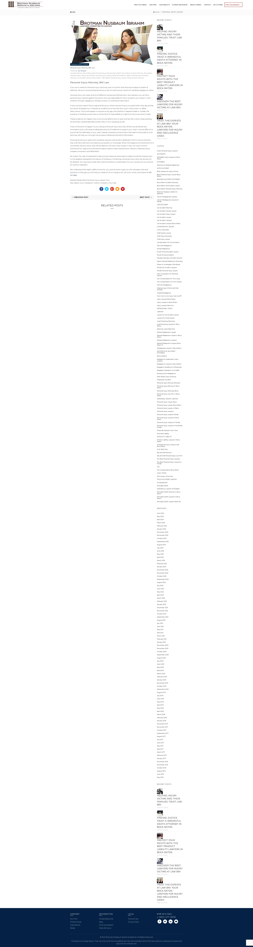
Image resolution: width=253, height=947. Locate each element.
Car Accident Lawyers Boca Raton (168, 223)
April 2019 (160, 705)
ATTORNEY (161, 162)
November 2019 (162, 683)
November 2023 (162, 535)
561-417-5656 (218, 5)
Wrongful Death (162, 486)
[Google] (112, 189)
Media (72, 928)
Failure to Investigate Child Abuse (168, 264)
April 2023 (160, 557)
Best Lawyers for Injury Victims (167, 171)
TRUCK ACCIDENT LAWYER (167, 479)
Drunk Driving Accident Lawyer (167, 252)
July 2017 (160, 739)
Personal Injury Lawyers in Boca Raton (168, 418)
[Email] (117, 189)
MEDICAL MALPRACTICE (166, 329)
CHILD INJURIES (163, 230)
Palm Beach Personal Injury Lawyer (114, 78)
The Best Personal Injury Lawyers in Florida (169, 463)
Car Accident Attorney (164, 208)
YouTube (112, 183)
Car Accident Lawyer (164, 217)
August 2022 (161, 582)
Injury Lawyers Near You (165, 305)
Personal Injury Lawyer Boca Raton (169, 405)
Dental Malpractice (163, 249)
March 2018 (161, 714)
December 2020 (162, 645)
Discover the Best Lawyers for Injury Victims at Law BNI (170, 104)
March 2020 (161, 674)
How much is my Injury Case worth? (169, 296)
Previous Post (81, 197)
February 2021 (162, 639)
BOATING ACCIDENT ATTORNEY (168, 179)
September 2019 (163, 689)
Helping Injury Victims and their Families (168, 289)
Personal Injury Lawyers (165, 411)
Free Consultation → (233, 5)
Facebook (88, 183)
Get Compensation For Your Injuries (169, 282)
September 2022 (163, 579)
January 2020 (161, 680)
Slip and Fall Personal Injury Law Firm (169, 456)
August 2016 (161, 771)
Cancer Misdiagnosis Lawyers (167, 197)
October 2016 (161, 768)
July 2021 (160, 623)
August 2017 (161, 736)
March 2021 (161, 636)
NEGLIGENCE (162, 356)
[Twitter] (107, 189)
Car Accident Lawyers (164, 220)
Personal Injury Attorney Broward (168, 383)
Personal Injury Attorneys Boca (167, 391)
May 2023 (160, 554)
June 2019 (160, 699)
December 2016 (162, 762)
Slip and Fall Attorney (164, 452)
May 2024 (160, 516)
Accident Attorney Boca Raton (81, 73)
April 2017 (160, 749)
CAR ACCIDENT (162, 205)
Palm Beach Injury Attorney (166, 377)
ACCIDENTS (161, 154)
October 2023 (161, 538)
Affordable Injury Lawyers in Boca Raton (168, 158)
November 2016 (162, 765)
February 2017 (162, 755)
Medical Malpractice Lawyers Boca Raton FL (169, 344)
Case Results (164, 5)
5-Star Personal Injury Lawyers (167, 151)
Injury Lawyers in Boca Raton (167, 302)
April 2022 (160, 595)
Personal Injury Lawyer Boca (167, 402)
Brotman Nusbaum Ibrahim (122, 75)
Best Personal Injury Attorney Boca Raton (106, 73)
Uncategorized (162, 482)
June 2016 (160, 774)
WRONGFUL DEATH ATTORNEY (168, 489)
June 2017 (160, 743)
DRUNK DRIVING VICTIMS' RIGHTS (169, 258)
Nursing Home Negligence (166, 373)
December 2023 (162, 532)
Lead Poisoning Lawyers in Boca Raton (168, 325)
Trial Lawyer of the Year (165, 476)
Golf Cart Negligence (164, 285)
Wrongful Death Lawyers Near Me (169, 502)
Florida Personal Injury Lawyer (167, 271)
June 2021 (160, 626)
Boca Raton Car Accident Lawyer (168, 186)
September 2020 (163, 655)
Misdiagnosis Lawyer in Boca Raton (169, 348)
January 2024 (161, 529)
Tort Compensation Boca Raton (168, 470)
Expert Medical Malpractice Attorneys (170, 261)
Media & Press (195, 5)
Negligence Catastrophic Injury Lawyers (167, 360)
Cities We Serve (105, 928)
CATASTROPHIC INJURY (165, 227)
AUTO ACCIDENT (163, 168)
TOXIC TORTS (161, 473)
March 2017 (161, 752)
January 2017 (161, 758)
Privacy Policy (133, 922)
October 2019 (161, 686)
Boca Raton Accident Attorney (132, 73)
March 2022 (161, 598)
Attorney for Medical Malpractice (168, 165)
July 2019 (160, 695)
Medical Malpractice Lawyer (166, 332)
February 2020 (162, 677)
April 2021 (160, 633)
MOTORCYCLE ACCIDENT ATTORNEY (166, 352)
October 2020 (162, 651)
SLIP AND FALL (162, 449)
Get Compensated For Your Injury (168, 279)
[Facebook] (101, 189)
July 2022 (160, 585)
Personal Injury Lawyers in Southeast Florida (169, 426)
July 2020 (160, 661)
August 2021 (161, 620)
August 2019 (161, 692)
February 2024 (162, 526)
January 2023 (161, 567)
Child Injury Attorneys (164, 236)
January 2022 (161, 604)
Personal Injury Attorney (135, 78)
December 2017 (162, 724)
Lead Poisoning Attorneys (166, 321)
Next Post (145, 197)
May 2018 (160, 708)
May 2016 (160, 777)
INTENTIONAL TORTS (164, 308)
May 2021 (160, 629)
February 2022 (162, 601)
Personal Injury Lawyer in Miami (168, 408)
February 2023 (162, 564)
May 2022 (160, 592)
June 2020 (160, 664)
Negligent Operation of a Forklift (168, 370)
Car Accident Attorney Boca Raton (89, 78)
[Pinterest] (123, 189)
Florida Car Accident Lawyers (167, 267)
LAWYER (160, 312)
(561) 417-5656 (167, 916)
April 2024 (160, 519)
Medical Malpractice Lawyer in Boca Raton (169, 336)
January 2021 (161, 642)
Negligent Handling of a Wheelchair (169, 367)
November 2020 (162, 648)
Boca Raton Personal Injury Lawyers (99, 75)
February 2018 (162, 718)
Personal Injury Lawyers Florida (167, 414)
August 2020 (161, 658)
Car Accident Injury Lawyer (166, 214)
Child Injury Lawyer (163, 239)
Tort (158, 467)
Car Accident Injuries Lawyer (167, 211)
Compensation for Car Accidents (168, 242)
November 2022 (162, 573)
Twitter (96, 183)
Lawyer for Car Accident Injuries (168, 315)
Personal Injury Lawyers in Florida (168, 422)
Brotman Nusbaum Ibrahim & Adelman (167, 192)
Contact (207, 5)
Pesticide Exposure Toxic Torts (167, 430)
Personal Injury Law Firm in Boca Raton (168, 395)
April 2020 (160, 670)
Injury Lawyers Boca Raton (166, 299)
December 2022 (162, 570)
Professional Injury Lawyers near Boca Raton (168, 445)
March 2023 (161, 560)
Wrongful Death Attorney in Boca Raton (168, 493)
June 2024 (160, 513)
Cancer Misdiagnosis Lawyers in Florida (168, 200)
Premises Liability (163, 433)
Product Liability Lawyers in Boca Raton (168, 440)
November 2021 (162, 611)
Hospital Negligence (164, 293)
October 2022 (161, 576)
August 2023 (161, 545)
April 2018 (160, 711)
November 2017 (162, 727)
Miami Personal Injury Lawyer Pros (96, 180)
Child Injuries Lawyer (164, 233)
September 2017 (163, 733)
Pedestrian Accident (164, 380)
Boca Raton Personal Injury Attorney (169, 189)
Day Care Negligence (164, 245)
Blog (101, 922)
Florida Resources (179, 5)
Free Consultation (106, 925)
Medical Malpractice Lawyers (167, 340)
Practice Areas (140, 5)
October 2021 (161, 614)
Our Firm (152, 5)
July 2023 (160, 548)
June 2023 (160, 551)
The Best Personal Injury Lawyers (168, 459)
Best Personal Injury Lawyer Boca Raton (168, 175)
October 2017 (161, 730)
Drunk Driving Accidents (165, 255)
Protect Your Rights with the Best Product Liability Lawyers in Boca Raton (170, 82)
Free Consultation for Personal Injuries (167, 274)
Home (157, 12)
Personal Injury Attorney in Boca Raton (168, 387)
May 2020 (160, 667)
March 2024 (161, 523)
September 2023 (163, 541)
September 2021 (162, 617)
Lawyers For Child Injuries (165, 318)
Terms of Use (133, 919)
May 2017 (160, 746)
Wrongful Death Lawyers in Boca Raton (168, 497)
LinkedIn (104, 183)
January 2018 (161, 721)
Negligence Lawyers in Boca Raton (169, 364)
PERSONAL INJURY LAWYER (172, 12)
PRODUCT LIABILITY (164, 437)
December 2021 (162, 607)
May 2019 (160, 702)
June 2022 (160, 589)
